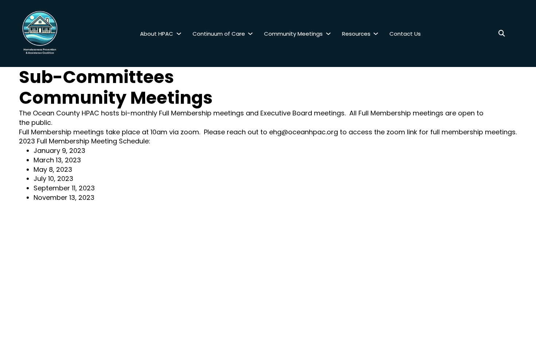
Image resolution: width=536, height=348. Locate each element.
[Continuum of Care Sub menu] (250, 33)
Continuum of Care (219, 33)
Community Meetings (293, 33)
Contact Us (405, 33)
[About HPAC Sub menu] (179, 33)
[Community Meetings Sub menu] (328, 33)
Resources (356, 33)
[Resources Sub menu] (375, 33)
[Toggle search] (502, 33)
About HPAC (156, 33)
